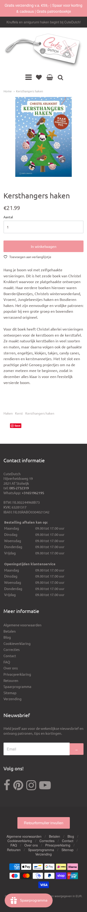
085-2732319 (19, 488)
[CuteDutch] (43, 50)
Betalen (9, 631)
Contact (9, 655)
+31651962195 (33, 492)
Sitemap (9, 692)
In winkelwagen (43, 246)
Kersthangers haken (29, 91)
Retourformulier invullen (43, 822)
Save (17, 425)
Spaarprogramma (17, 686)
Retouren (10, 680)
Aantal (8, 217)
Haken (8, 413)
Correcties (11, 649)
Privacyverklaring (17, 674)
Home (7, 91)
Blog (7, 637)
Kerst (19, 413)
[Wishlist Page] (39, 77)
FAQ (6, 662)
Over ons (10, 668)
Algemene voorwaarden (22, 625)
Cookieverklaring (17, 643)
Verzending (12, 698)
